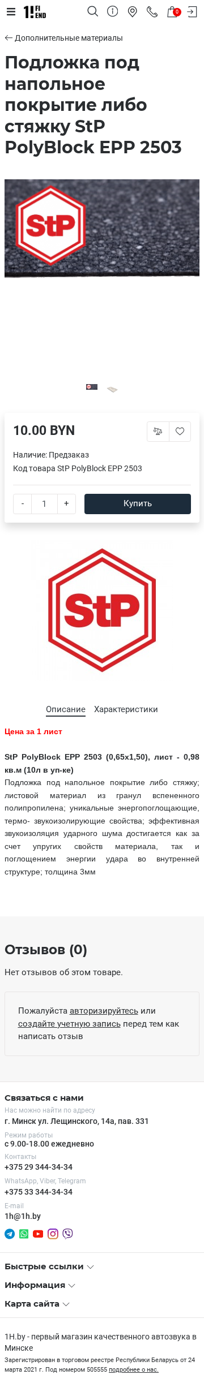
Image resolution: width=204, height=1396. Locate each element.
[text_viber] (67, 1233)
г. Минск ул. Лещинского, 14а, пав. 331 (77, 1121)
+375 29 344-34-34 (39, 1166)
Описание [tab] (66, 709)
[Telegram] (10, 1233)
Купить (138, 503)
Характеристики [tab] (126, 709)
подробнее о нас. (134, 1369)
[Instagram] (53, 1233)
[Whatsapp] (23, 1233)
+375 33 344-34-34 (39, 1191)
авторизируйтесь (104, 1011)
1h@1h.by (23, 1216)
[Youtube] (38, 1233)
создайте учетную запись (69, 1024)
